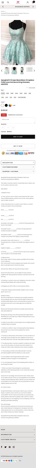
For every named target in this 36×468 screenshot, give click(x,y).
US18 (7, 93)
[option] (18, 42)
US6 (2, 97)
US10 (25, 93)
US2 (11, 97)
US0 (15, 97)
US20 (2, 93)
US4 (7, 97)
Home (2, 11)
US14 (16, 93)
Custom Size (22, 97)
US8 (30, 93)
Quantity (3, 124)
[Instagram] (14, 447)
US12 (21, 93)
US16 (12, 93)
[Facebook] (1, 447)
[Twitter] (5, 447)
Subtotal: (3, 131)
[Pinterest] (10, 447)
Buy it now (18, 146)
